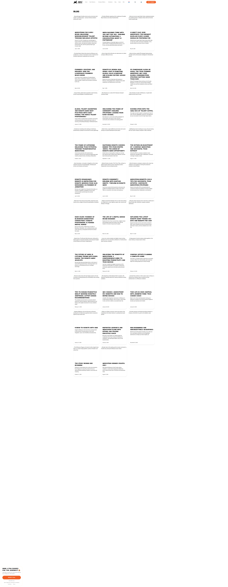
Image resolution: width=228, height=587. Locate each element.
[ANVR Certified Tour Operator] (128, 2)
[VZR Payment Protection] (135, 2)
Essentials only (11, 580)
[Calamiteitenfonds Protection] (141, 2)
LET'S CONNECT (151, 2)
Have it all (11, 577)
